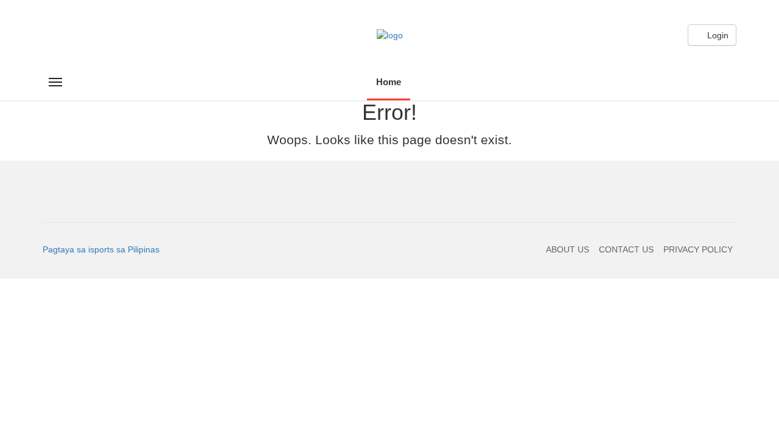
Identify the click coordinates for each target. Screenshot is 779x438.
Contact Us (626, 249)
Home (388, 82)
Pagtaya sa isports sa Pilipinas (101, 249)
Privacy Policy (698, 249)
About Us (567, 249)
